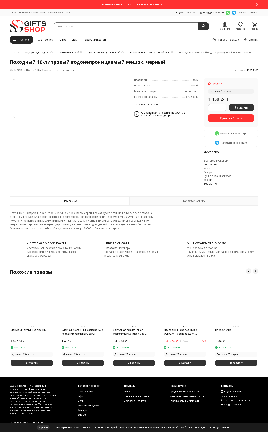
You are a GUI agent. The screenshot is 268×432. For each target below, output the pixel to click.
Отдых (82, 414)
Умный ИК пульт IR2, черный (28, 330)
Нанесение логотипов (32, 12)
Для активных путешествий (104, 52)
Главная (14, 52)
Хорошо (43, 427)
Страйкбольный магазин (184, 400)
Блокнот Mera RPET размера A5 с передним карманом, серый (82, 331)
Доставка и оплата (59, 12)
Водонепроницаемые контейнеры (150, 52)
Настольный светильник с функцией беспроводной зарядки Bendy (180, 332)
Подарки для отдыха (37, 52)
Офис (62, 39)
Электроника (46, 39)
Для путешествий (69, 52)
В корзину (241, 108)
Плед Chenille (223, 330)
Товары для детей (94, 39)
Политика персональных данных (26, 422)
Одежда (82, 410)
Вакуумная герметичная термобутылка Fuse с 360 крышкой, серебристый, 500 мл (132, 332)
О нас (13, 12)
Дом (74, 39)
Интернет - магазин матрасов (187, 396)
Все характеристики (146, 104)
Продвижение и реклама (184, 391)
